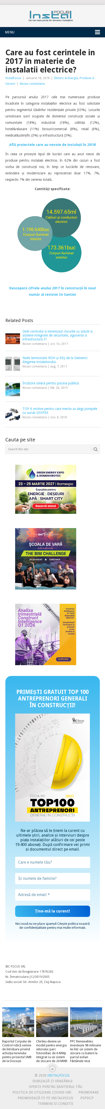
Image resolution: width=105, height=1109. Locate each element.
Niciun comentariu (32, 83)
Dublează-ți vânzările (52, 1081)
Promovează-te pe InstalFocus (45, 1098)
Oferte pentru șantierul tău (55, 1087)
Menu (9, 32)
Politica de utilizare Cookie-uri (41, 1092)
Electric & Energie (66, 78)
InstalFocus (52, 15)
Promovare (88, 1092)
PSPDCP (87, 1098)
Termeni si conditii (55, 1104)
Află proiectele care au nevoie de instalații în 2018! (52, 145)
